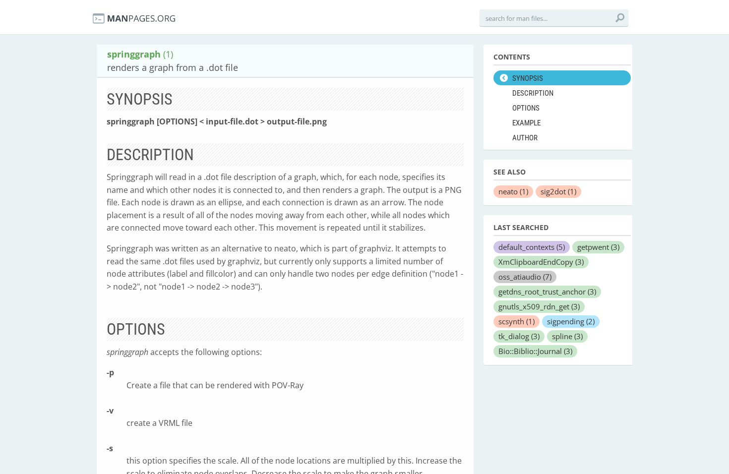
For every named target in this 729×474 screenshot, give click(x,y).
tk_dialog (519, 336)
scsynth (516, 321)
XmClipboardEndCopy (541, 262)
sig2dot (558, 191)
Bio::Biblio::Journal (535, 351)
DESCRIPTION (532, 93)
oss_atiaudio (524, 277)
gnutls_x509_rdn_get (539, 306)
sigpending (571, 321)
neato (513, 191)
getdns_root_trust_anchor (547, 291)
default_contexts (531, 247)
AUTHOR (525, 137)
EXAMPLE (526, 122)
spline (567, 336)
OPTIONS (526, 108)
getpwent (598, 247)
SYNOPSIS (527, 78)
